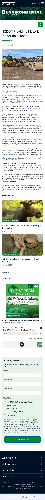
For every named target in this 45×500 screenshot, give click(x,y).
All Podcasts (7, 278)
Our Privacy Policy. (23, 432)
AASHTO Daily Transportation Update (20, 402)
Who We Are (9, 457)
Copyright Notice (34, 497)
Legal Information (10, 497)
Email (6, 370)
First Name (8, 379)
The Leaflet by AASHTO (15, 412)
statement (5, 154)
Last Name (8, 388)
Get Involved (9, 464)
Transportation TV (13, 415)
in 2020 (12, 164)
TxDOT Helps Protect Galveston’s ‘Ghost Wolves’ (20, 260)
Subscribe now (22, 439)
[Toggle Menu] (42, 3)
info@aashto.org (25, 488)
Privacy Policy (23, 497)
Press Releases (12, 408)
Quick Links (8, 470)
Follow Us (7, 476)
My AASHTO (36, 3)
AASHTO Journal (12, 405)
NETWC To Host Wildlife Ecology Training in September (22, 226)
